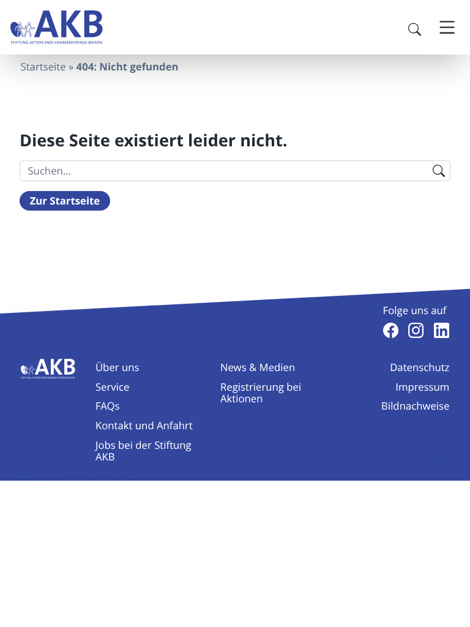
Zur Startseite (65, 201)
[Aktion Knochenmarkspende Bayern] (56, 27)
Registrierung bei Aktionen (260, 392)
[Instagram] (415, 330)
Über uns (117, 367)
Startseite (43, 66)
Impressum (422, 387)
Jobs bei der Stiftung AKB (143, 451)
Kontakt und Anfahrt (144, 425)
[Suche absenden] (438, 171)
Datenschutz (419, 367)
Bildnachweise (415, 406)
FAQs (107, 406)
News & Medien (257, 367)
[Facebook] (390, 330)
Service (112, 387)
